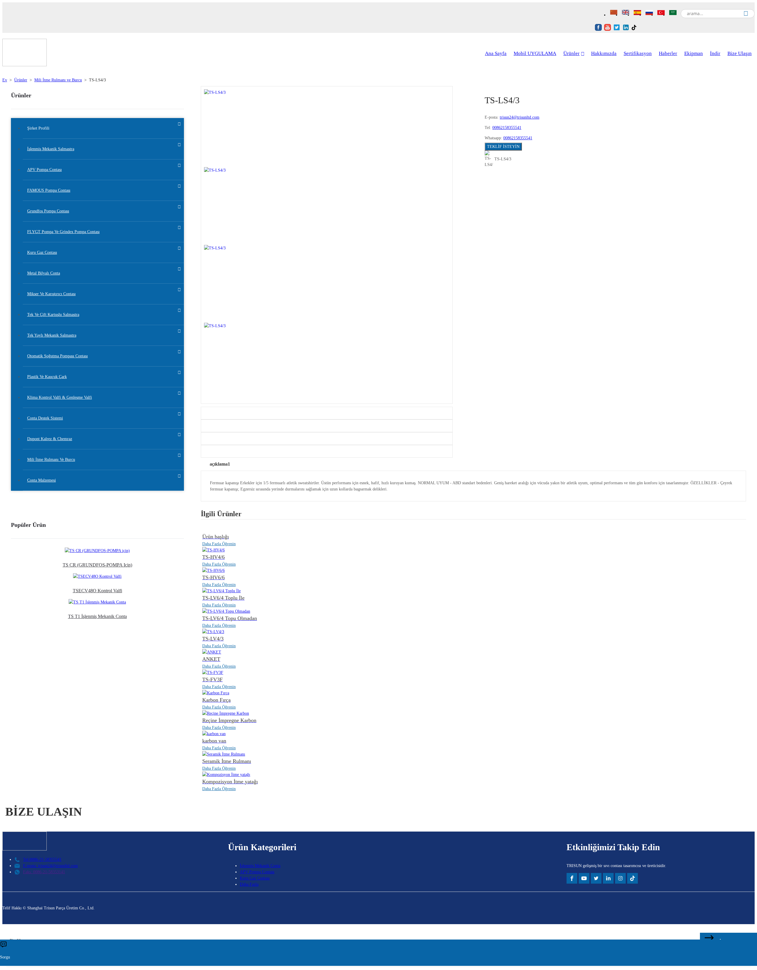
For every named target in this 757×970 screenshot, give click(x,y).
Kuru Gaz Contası (255, 878)
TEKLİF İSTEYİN (503, 146)
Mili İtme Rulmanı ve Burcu (58, 80)
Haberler (668, 53)
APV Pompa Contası (257, 872)
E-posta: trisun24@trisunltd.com (50, 866)
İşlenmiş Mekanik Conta (260, 866)
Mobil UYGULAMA (535, 53)
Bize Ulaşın (739, 53)
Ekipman (693, 53)
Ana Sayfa (496, 53)
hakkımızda (604, 53)
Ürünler (571, 53)
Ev (4, 80)
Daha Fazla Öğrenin (219, 544)
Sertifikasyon (638, 53)
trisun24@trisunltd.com (519, 117)
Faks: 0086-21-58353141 (44, 872)
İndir (715, 53)
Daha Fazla (249, 884)
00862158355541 (506, 127)
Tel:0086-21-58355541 (42, 859)
